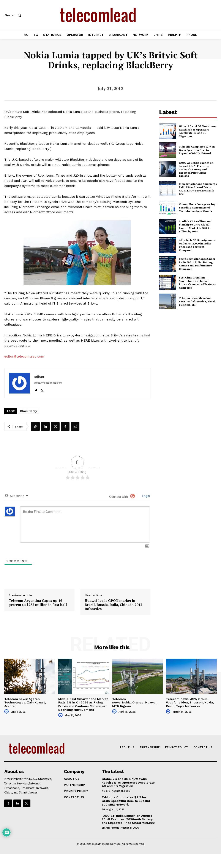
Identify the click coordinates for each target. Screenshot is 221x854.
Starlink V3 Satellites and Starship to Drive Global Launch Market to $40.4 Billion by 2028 (195, 226)
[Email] (75, 426)
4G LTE (106, 790)
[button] (14, 15)
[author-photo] (7, 711)
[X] (42, 389)
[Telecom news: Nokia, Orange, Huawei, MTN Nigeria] (137, 676)
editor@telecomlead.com (24, 356)
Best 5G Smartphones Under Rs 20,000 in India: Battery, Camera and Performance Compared (197, 264)
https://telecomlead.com (48, 382)
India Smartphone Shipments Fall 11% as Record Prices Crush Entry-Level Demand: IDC (198, 189)
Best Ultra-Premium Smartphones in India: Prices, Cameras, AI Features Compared (197, 282)
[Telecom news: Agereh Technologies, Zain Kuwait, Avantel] (29, 676)
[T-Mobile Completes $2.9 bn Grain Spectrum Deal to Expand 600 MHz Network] (167, 150)
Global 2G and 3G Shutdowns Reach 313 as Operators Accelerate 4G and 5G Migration (197, 131)
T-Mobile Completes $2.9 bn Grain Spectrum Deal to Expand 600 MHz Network (197, 150)
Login (145, 496)
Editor (39, 376)
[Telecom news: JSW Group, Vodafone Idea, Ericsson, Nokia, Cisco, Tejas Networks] (191, 676)
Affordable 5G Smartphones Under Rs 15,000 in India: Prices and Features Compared (197, 245)
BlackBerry (28, 411)
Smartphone (110, 827)
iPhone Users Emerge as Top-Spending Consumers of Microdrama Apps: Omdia (197, 207)
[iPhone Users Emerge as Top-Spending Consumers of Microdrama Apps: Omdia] (167, 207)
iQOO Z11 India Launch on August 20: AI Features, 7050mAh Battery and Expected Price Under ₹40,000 (196, 169)
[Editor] (19, 383)
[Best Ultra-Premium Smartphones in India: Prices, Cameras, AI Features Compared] (167, 282)
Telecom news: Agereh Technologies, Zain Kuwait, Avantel (25, 702)
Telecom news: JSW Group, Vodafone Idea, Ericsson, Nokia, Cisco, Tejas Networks (190, 702)
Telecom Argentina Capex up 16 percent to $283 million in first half (38, 603)
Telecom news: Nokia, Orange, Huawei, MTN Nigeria (134, 702)
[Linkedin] (45, 426)
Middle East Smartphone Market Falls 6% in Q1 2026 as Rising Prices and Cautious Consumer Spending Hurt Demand (83, 704)
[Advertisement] (190, 344)
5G (103, 809)
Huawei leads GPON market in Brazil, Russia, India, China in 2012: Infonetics (114, 605)
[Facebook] (36, 389)
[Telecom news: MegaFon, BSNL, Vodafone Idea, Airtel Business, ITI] (167, 301)
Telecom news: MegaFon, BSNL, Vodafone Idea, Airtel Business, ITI (197, 301)
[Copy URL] (35, 426)
